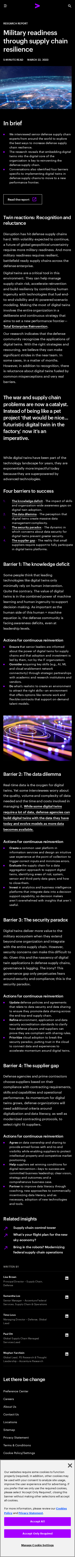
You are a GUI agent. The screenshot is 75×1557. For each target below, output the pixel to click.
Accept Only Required (37, 1533)
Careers (8, 1398)
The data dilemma (24, 514)
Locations (10, 1422)
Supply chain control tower (34, 1227)
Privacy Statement (16, 1437)
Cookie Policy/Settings (19, 1452)
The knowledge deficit (27, 501)
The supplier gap (23, 540)
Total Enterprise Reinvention (25, 326)
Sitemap (9, 1429)
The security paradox (26, 527)
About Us (9, 1406)
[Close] (70, 1465)
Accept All (37, 1521)
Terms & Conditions (17, 1445)
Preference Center (15, 1391)
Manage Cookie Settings (37, 1545)
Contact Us (11, 1414)
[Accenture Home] (37, 6)
